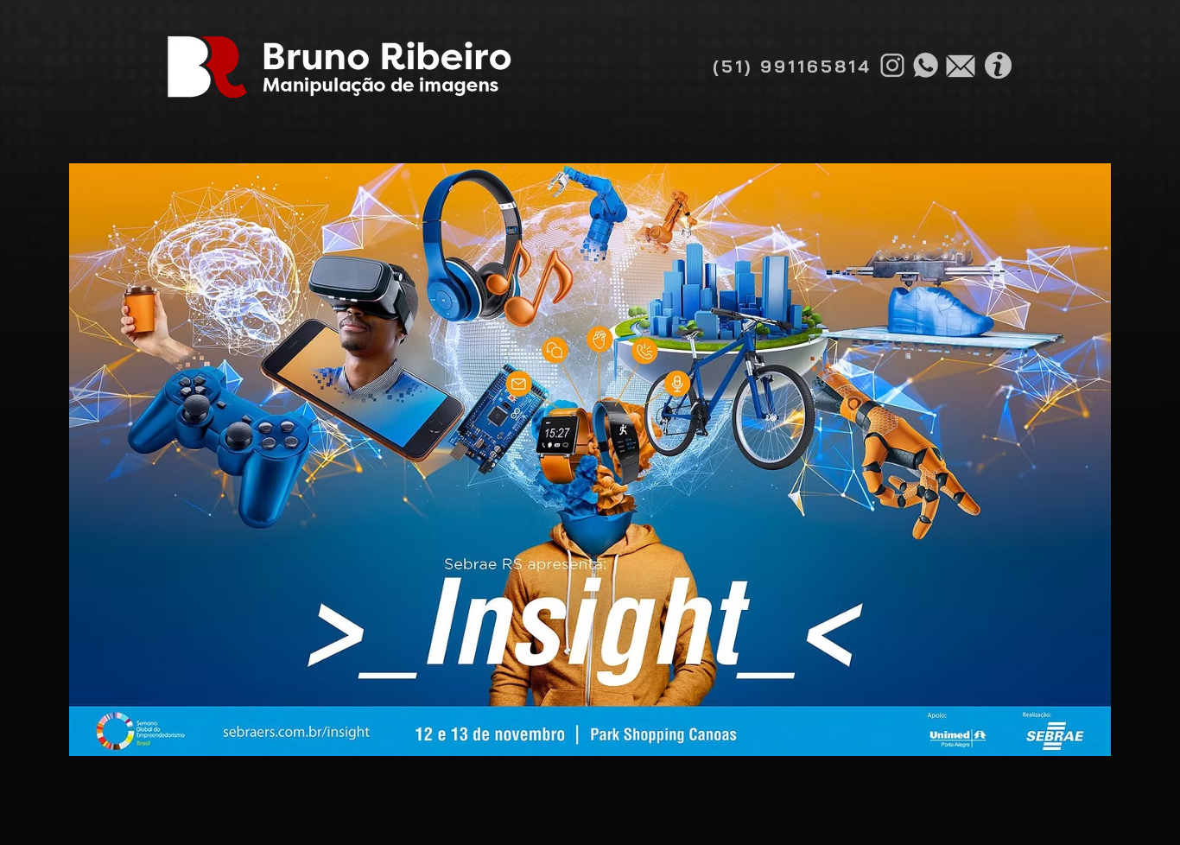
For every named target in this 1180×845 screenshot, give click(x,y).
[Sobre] (998, 65)
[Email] (960, 66)
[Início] (338, 67)
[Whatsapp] (925, 65)
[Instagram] (892, 65)
